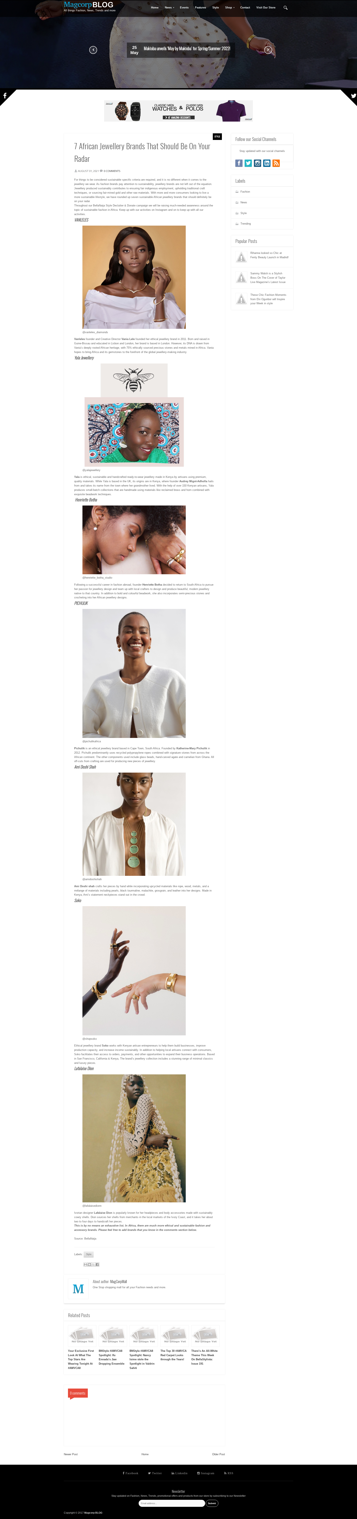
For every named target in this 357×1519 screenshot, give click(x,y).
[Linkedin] (266, 163)
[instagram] (257, 163)
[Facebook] (239, 163)
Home (145, 1454)
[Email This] (85, 1264)
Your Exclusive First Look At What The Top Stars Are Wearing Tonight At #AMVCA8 (81, 1359)
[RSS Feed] (276, 163)
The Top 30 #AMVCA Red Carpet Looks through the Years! (174, 1355)
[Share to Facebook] (97, 1264)
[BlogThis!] (89, 1264)
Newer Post (71, 1454)
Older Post (218, 1454)
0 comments (112, 171)
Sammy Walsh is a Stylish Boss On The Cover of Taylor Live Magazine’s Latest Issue (268, 278)
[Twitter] (248, 163)
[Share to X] (93, 1264)
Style (217, 136)
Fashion (245, 191)
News (167, 7)
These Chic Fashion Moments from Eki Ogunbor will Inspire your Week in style (268, 299)
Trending (245, 223)
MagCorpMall (118, 1281)
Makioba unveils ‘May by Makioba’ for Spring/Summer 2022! (187, 48)
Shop (227, 7)
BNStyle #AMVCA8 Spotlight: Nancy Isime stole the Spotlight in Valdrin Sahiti (142, 1359)
